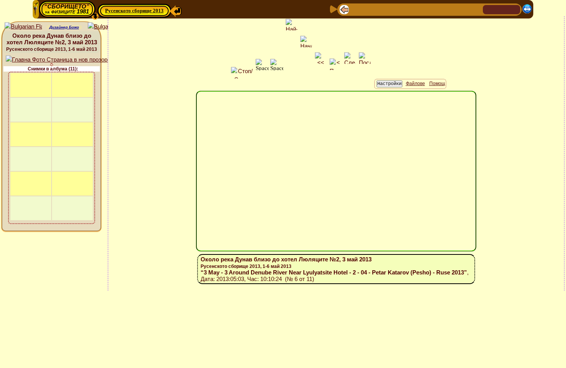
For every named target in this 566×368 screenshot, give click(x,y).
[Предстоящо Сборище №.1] (382, 9)
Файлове (415, 83)
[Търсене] (476, 9)
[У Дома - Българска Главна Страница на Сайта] (501, 9)
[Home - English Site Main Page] (514, 9)
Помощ (437, 83)
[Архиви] (432, 9)
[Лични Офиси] (407, 9)
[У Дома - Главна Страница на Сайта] (489, 9)
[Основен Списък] (368, 9)
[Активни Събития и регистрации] (419, 9)
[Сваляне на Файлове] (444, 9)
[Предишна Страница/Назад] (344, 9)
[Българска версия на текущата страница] (106, 26)
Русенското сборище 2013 (134, 10)
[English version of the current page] (23, 26)
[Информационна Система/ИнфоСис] (395, 9)
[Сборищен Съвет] (460, 9)
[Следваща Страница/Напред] (356, 9)
